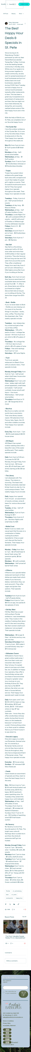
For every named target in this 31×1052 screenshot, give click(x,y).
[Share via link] (18, 904)
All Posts (5, 13)
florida (8, 891)
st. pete (14, 894)
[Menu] (14, 4)
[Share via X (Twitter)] (10, 904)
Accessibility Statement (9, 1025)
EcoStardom (5, 4)
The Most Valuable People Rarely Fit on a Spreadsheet (15, 937)
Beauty (14, 13)
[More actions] (25, 23)
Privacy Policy (7, 1023)
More (20, 13)
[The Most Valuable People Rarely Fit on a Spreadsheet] (15, 927)
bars (7, 894)
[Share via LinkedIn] (14, 904)
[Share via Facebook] (6, 904)
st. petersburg (17, 891)
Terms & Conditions (8, 1021)
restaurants (9, 898)
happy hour (19, 898)
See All (24, 916)
